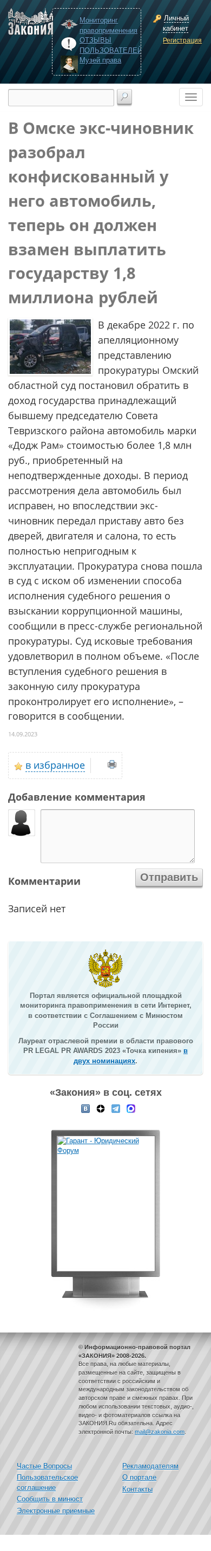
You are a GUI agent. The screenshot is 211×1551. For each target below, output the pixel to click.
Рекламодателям (150, 1466)
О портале (139, 1477)
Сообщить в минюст (50, 1499)
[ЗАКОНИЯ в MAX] (131, 1107)
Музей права (100, 60)
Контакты (137, 1489)
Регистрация (181, 40)
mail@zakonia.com (159, 1432)
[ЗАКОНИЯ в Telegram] (115, 1107)
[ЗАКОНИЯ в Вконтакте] (85, 1107)
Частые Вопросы (44, 1466)
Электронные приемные (56, 1511)
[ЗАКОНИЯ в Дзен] (100, 1107)
